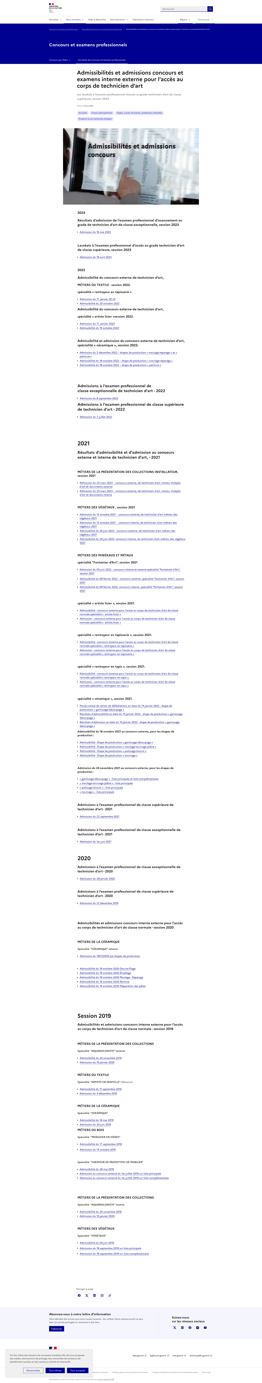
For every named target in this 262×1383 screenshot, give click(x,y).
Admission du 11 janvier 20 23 (97, 299)
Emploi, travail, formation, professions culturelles (139, 112)
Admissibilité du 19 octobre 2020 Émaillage (105, 973)
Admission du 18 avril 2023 (96, 257)
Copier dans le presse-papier (109, 1295)
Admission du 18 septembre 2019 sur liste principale (110, 1248)
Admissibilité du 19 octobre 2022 (99, 328)
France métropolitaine (101, 112)
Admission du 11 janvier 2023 (97, 323)
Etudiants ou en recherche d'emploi (95, 118)
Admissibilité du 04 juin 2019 (97, 1243)
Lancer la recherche (210, 9)
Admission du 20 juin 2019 (95, 1124)
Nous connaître (73, 19)
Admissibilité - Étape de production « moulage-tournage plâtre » (118, 747)
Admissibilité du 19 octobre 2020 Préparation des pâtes (113, 986)
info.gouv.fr (177, 1355)
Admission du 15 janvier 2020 (97, 1062)
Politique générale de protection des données (130, 1372)
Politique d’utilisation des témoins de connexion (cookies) (175, 1372)
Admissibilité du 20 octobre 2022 (100, 303)
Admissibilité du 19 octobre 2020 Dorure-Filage (108, 968)
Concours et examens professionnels (63, 29)
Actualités (53, 19)
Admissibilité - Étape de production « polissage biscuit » (113, 751)
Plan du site (206, 1372)
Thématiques (204, 19)
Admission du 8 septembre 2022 (99, 398)
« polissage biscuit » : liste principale (101, 787)
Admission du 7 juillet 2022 (96, 417)
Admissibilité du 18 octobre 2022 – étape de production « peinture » (120, 365)
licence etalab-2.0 (104, 1379)
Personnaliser (33, 1370)
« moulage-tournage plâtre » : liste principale (106, 783)
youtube (205, 1327)
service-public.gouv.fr (199, 1355)
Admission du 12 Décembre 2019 (99, 903)
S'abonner (56, 1328)
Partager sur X (87, 1295)
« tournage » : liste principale (97, 792)
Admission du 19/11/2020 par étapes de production (110, 956)
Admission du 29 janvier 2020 (97, 878)
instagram (197, 1327)
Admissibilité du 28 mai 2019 (97, 1169)
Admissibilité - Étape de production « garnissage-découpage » (116, 742)
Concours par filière (58, 60)
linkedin (182, 1327)
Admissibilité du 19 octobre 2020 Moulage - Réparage (111, 977)
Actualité (83, 112)
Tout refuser (55, 1370)
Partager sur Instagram (102, 1295)
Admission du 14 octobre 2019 (98, 1149)
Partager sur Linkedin (94, 1295)
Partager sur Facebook (79, 1295)
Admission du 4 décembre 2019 (98, 1093)
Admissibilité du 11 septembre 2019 (100, 1089)
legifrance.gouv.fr (158, 1355)
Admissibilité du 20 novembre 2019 (101, 1058)
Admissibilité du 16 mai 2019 (97, 1120)
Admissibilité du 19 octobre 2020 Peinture (104, 982)
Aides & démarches (97, 19)
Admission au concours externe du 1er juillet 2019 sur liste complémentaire (124, 1178)
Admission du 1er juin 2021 (95, 841)
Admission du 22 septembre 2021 (99, 816)
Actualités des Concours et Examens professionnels (102, 29)
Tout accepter (77, 1370)
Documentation (117, 19)
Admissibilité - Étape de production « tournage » (109, 755)
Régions (183, 19)
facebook (190, 1327)
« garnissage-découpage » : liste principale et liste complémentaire (119, 779)
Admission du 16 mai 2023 (95, 232)
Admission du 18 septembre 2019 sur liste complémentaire (114, 1254)
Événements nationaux (143, 19)
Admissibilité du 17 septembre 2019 (101, 1144)
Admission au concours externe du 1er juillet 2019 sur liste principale (120, 1173)
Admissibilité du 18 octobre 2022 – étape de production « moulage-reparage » (126, 361)
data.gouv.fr (138, 1355)
